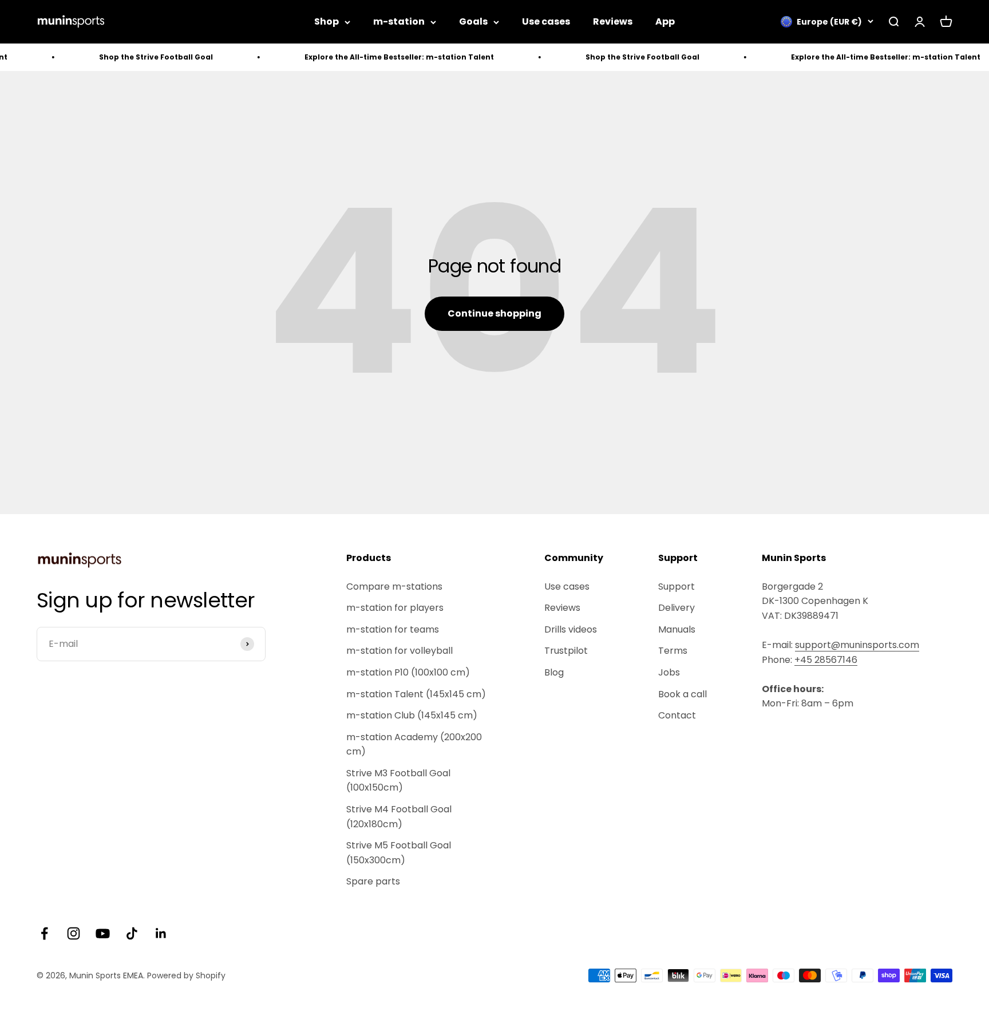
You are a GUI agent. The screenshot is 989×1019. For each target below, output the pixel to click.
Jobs (669, 672)
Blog (554, 672)
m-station (399, 21)
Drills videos (570, 629)
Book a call (682, 694)
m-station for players (395, 607)
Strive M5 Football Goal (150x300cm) (398, 853)
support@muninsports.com (857, 644)
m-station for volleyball (399, 650)
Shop (326, 21)
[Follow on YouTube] (102, 933)
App (665, 21)
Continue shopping (494, 313)
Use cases (546, 21)
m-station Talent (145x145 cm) (416, 694)
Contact (677, 715)
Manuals (676, 629)
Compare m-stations (394, 586)
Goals (473, 21)
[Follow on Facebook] (44, 933)
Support (676, 586)
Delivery (676, 607)
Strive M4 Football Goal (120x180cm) (399, 817)
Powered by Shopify (186, 975)
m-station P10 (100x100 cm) (408, 672)
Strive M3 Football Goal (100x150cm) (398, 781)
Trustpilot (566, 650)
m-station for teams (392, 629)
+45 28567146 (825, 659)
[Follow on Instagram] (73, 933)
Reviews (612, 21)
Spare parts (373, 881)
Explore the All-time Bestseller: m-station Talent (377, 57)
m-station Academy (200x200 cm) (414, 744)
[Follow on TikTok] (132, 933)
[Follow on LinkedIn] (161, 933)
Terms (672, 650)
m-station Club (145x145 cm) (411, 715)
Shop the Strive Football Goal (134, 57)
